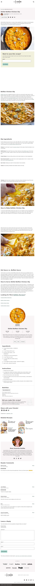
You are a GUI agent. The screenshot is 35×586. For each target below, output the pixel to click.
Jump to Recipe (4, 17)
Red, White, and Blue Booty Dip (11, 422)
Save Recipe (5, 64)
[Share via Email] (15, 17)
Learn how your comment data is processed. (23, 555)
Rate (18, 341)
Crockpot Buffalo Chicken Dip (6, 297)
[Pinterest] (24, 580)
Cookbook (26, 582)
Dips (3, 9)
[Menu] (1, 2)
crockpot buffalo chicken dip (14, 144)
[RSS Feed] (33, 580)
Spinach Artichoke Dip (16, 24)
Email (4, 59)
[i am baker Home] (17, 1)
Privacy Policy (31, 582)
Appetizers (4, 14)
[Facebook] (27, 580)
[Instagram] (29, 580)
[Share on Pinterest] (11, 17)
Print (15, 341)
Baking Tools (20, 582)
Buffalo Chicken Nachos (5, 300)
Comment (23, 341)
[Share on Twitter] (13, 17)
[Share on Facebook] (9, 17)
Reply (33, 465)
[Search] (33, 2)
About (15, 582)
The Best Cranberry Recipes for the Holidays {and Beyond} (12, 430)
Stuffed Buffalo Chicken (5, 305)
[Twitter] (31, 580)
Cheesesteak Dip (4, 24)
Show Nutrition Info (6, 390)
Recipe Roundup (10, 427)
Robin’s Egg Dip (29, 428)
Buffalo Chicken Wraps (5, 303)
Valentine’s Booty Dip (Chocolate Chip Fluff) (29, 422)
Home (1, 9)
